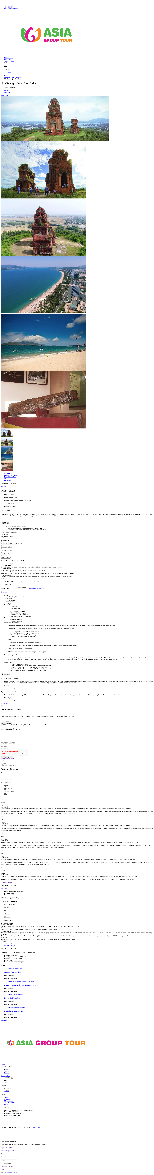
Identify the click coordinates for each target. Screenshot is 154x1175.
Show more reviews (6, 882)
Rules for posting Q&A (7, 758)
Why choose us (8, 1101)
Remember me (6, 1163)
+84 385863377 (8, 7)
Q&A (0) (6, 478)
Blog (9, 72)
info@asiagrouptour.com (11, 8)
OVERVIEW (8, 473)
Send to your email (6, 723)
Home (6, 76)
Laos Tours (7, 59)
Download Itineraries (7, 704)
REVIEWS (7, 480)
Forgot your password (7, 1166)
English (3, 1064)
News (9, 71)
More (5, 62)
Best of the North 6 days (13, 998)
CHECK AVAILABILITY (12, 475)
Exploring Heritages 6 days (14, 1011)
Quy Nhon (7, 92)
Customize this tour (9, 945)
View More (4, 1020)
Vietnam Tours (8, 58)
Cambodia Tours (9, 61)
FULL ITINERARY (10, 477)
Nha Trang (7, 91)
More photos (4, 95)
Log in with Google (11, 1151)
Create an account (12, 1172)
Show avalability (5, 557)
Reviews (10, 69)
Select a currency (5, 1077)
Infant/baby (4, 554)
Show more (4, 592)
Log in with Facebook (7, 1147)
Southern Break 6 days (12, 972)
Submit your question (6, 757)
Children (3, 547)
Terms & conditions (9, 1102)
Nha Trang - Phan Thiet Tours (12, 77)
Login (2, 1169)
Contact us (7, 1099)
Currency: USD (5, 1076)
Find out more (36, 1127)
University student (6, 543)
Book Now (4, 486)
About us (6, 1097)
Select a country (5, 1066)
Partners (6, 1104)
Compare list (7, 1091)
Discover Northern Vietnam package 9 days (20, 985)
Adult (2, 540)
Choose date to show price (36, 588)
